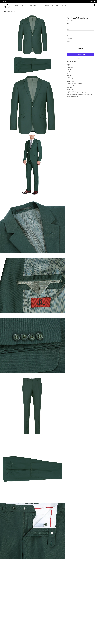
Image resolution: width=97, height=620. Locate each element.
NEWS (52, 5)
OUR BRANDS (32, 5)
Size (68, 29)
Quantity (68, 41)
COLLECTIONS (23, 5)
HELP (46, 5)
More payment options (81, 58)
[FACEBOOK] (94, 1)
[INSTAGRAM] (95, 1)
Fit (67, 35)
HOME (16, 5)
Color (68, 23)
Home (4, 11)
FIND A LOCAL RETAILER (61, 5)
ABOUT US (40, 5)
